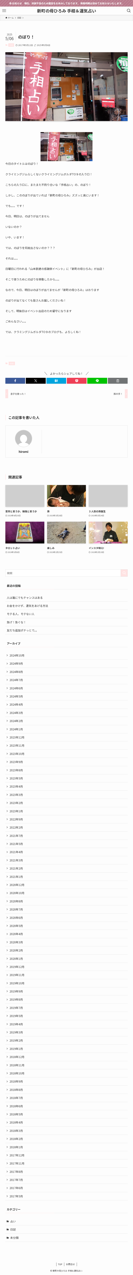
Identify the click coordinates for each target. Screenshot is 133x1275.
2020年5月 (16, 926)
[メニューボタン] (4, 11)
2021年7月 (16, 836)
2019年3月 (16, 1032)
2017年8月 (16, 1172)
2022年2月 (16, 827)
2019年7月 (16, 1008)
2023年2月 (16, 803)
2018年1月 (16, 1147)
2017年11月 (17, 1163)
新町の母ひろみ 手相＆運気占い (66, 11)
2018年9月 (16, 1081)
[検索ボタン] (129, 11)
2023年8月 (16, 770)
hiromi (23, 451)
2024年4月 (16, 704)
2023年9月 (16, 762)
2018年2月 (16, 1139)
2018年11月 (17, 1065)
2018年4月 (16, 1122)
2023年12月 (17, 737)
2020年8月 (16, 901)
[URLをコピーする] (118, 381)
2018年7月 (16, 1098)
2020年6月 (16, 918)
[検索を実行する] (124, 573)
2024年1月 (16, 729)
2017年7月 (16, 1180)
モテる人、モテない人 (20, 614)
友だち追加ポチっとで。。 (22, 630)
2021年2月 (16, 868)
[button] (15, 381)
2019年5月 (16, 1016)
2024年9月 (16, 663)
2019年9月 (16, 991)
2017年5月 (16, 1196)
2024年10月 (17, 655)
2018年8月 (16, 1090)
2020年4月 (16, 934)
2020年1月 (16, 959)
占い (13, 1221)
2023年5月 (16, 778)
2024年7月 (16, 680)
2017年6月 (16, 1188)
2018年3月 (16, 1131)
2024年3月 (16, 713)
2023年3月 (16, 795)
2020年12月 (17, 885)
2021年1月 (16, 877)
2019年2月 (16, 1040)
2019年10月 (17, 983)
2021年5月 (16, 844)
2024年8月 (16, 672)
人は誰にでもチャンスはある (25, 597)
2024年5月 (16, 696)
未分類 (14, 1238)
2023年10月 (17, 754)
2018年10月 (17, 1073)
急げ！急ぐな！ (16, 622)
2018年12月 (17, 1057)
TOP (60, 1264)
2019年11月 (17, 975)
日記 (11, 45)
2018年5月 (16, 1114)
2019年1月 (16, 1049)
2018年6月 (16, 1106)
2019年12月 (17, 967)
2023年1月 (16, 811)
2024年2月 (16, 721)
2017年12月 (17, 1155)
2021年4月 (16, 852)
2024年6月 (16, 688)
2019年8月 (16, 999)
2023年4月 (16, 786)
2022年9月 (16, 819)
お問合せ (70, 1264)
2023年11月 (17, 745)
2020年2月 (16, 950)
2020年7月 (16, 909)
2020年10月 (17, 893)
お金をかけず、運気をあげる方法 (27, 606)
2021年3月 (16, 860)
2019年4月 (16, 1024)
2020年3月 (16, 942)
